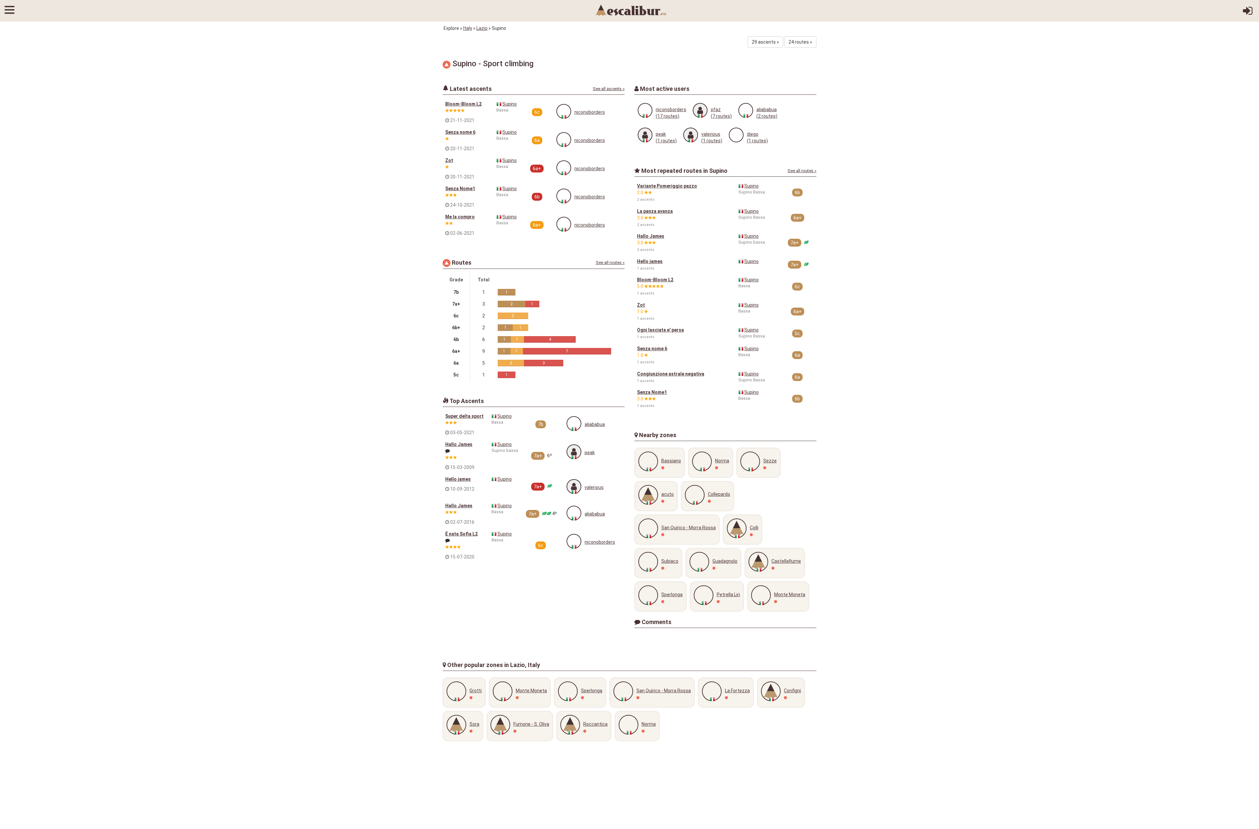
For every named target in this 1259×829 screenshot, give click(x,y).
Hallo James (458, 444)
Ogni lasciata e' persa (660, 330)
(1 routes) (666, 140)
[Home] (631, 9)
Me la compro (460, 216)
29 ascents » (765, 42)
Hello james (458, 479)
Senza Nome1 (460, 188)
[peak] (574, 451)
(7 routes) (721, 116)
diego (752, 134)
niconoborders (589, 112)
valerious (594, 487)
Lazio (482, 28)
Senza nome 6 (460, 132)
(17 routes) (667, 116)
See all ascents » (609, 88)
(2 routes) (766, 116)
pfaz (716, 109)
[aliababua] (574, 423)
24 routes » (800, 42)
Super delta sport (464, 416)
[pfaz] (700, 110)
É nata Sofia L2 (461, 533)
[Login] (1247, 13)
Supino (509, 104)
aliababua (595, 424)
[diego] (736, 135)
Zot (449, 160)
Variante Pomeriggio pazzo (667, 186)
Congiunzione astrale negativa (670, 373)
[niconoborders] (563, 111)
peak (590, 452)
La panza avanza (655, 211)
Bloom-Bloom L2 (463, 104)
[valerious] (574, 486)
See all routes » (610, 262)
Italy (467, 28)
